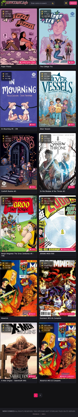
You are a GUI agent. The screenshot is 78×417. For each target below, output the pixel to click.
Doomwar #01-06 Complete (50, 318)
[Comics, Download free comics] (14, 4)
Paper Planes (6, 67)
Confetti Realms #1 (8, 191)
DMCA (43, 414)
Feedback (36, 414)
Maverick (4, 318)
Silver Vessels (45, 129)
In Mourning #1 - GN (9, 129)
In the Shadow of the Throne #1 (52, 191)
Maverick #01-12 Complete (50, 381)
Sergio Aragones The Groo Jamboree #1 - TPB (17, 255)
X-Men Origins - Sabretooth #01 (13, 381)
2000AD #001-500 (47, 254)
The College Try (46, 67)
